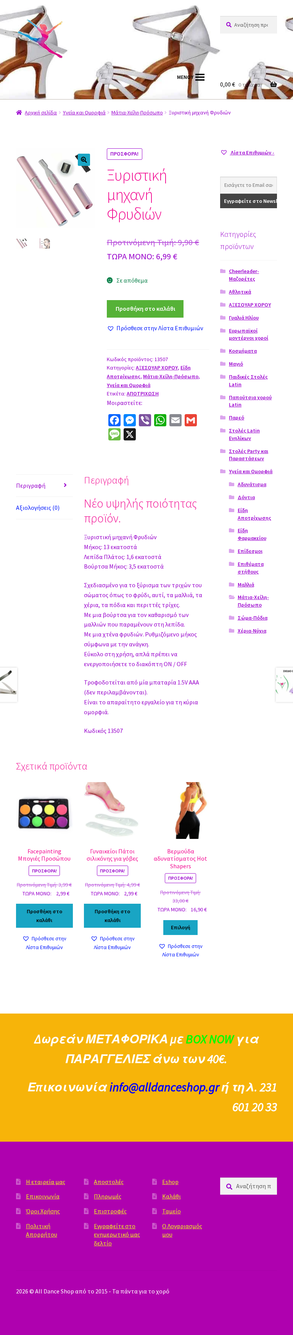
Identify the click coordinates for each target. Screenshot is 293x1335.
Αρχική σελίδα (41, 112)
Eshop (170, 1182)
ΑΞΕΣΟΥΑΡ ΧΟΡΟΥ (157, 367)
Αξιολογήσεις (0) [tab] (38, 507)
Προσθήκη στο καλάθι (145, 308)
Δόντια (246, 497)
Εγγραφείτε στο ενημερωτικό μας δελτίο (117, 1234)
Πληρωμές (107, 1196)
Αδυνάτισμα (252, 484)
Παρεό (236, 417)
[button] (84, 160)
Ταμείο (171, 1211)
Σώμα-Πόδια (252, 617)
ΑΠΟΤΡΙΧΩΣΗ (143, 393)
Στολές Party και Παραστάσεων (248, 455)
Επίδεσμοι (250, 551)
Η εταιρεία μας (45, 1182)
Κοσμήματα (243, 350)
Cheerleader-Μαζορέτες (244, 275)
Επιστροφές (110, 1211)
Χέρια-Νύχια (252, 630)
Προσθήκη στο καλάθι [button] (44, 916)
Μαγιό (236, 363)
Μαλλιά (246, 584)
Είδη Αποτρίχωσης (254, 514)
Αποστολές (109, 1182)
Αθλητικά (240, 291)
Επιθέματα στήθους (251, 568)
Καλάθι (171, 1196)
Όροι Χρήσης (43, 1211)
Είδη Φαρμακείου (252, 534)
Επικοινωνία (43, 1196)
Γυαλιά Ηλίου (244, 317)
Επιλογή (180, 927)
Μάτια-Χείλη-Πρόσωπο (137, 112)
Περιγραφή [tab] (30, 485)
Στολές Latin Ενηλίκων (244, 434)
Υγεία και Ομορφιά (84, 112)
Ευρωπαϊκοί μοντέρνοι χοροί (248, 334)
